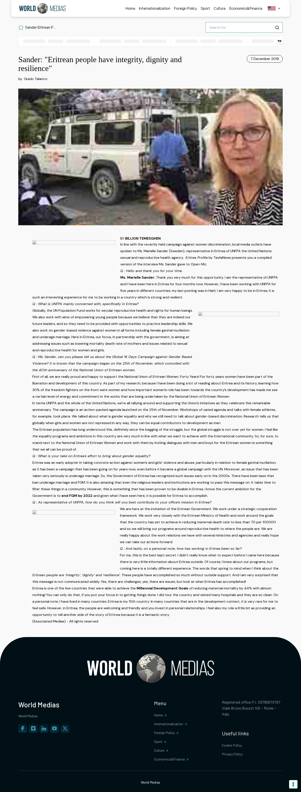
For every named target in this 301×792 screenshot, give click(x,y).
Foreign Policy (164, 733)
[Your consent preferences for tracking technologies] (293, 784)
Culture (159, 750)
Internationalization (168, 724)
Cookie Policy (232, 745)
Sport (158, 741)
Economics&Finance (169, 759)
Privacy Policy (232, 754)
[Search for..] (277, 27)
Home (158, 715)
